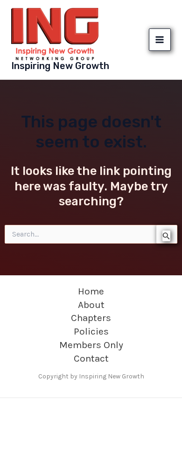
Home (91, 291)
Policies (91, 331)
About (91, 304)
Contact (91, 358)
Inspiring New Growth (60, 65)
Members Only (91, 344)
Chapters (91, 317)
